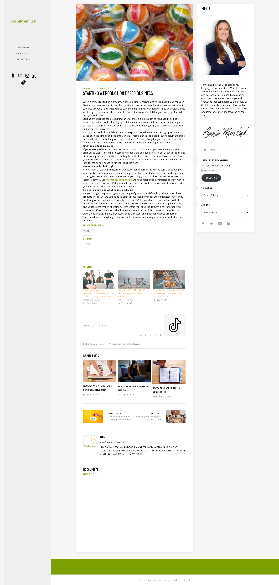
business (134, 149)
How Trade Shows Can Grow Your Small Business (121, 418)
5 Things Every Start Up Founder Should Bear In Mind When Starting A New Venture (98, 293)
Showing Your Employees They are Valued (148, 418)
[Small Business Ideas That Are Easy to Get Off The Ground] (169, 279)
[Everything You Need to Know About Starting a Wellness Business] (134, 279)
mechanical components (119, 179)
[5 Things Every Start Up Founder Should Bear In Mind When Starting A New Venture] (99, 279)
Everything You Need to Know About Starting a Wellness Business (133, 293)
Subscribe (211, 177)
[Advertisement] (165, 566)
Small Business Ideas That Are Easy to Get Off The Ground (169, 292)
